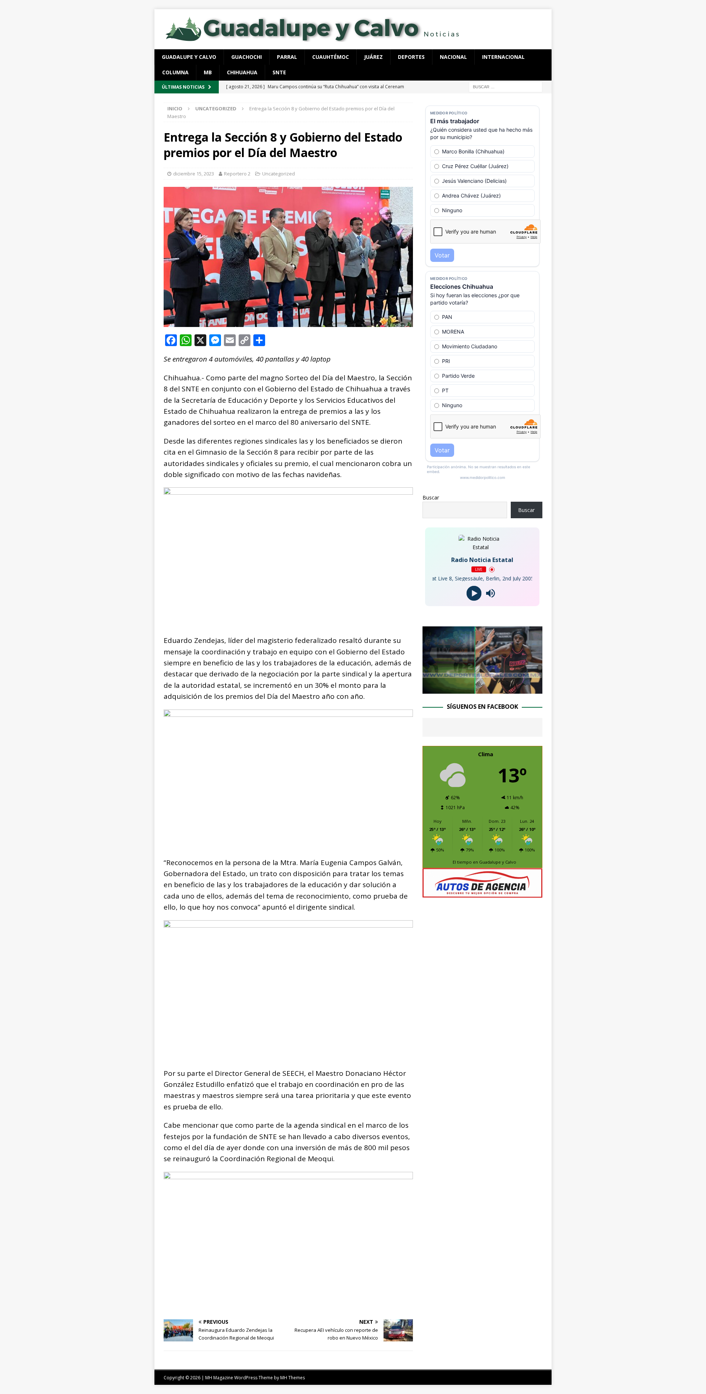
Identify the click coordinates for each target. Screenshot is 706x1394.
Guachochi (246, 56)
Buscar (430, 497)
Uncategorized (278, 173)
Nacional (453, 56)
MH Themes (292, 1378)
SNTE (279, 72)
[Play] (474, 593)
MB (208, 72)
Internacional (503, 56)
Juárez (373, 56)
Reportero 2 (237, 173)
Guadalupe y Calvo (189, 56)
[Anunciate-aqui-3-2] (482, 893)
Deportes (411, 56)
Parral (287, 56)
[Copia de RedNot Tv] (482, 689)
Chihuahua (242, 72)
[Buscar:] (505, 86)
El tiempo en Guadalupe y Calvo (484, 862)
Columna (175, 72)
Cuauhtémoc (330, 56)
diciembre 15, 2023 (193, 173)
